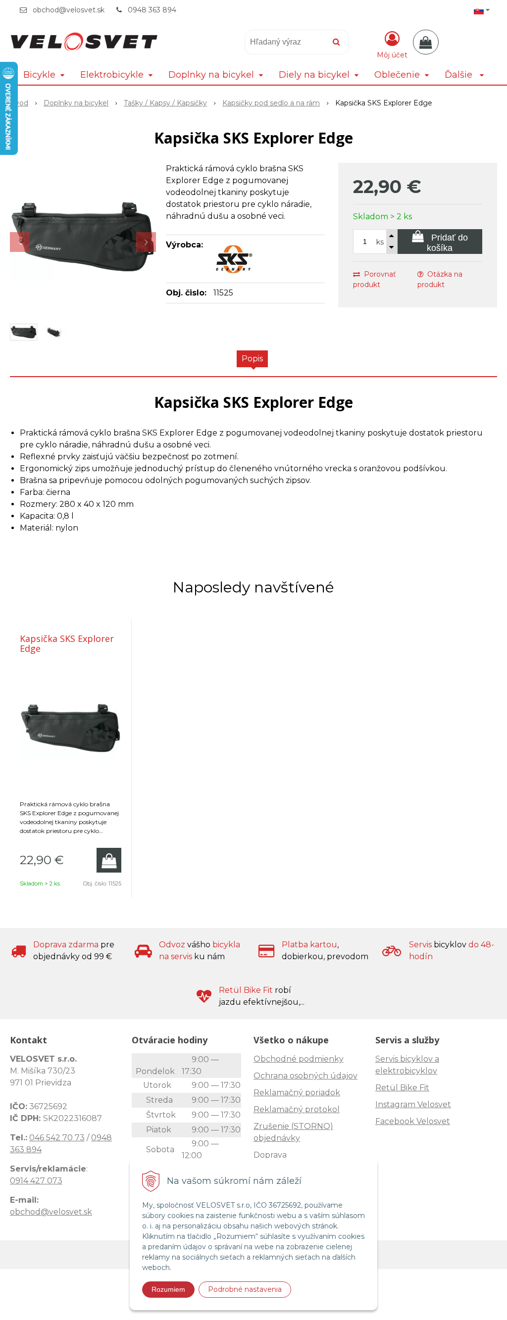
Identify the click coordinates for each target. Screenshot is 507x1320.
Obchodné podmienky (299, 1059)
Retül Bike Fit (402, 1087)
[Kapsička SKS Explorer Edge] (83, 237)
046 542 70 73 (57, 1137)
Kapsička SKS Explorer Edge (67, 643)
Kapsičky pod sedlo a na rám (271, 102)
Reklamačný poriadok (297, 1092)
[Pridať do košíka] (109, 860)
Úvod (19, 102)
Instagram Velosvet (413, 1104)
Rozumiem (168, 1289)
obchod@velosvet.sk (68, 9)
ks (380, 242)
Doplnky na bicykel (76, 102)
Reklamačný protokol (297, 1109)
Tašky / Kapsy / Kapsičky (165, 102)
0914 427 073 (36, 1180)
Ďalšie (460, 74)
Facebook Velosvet (412, 1121)
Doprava (270, 1155)
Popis (252, 358)
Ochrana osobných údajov (305, 1075)
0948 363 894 (152, 9)
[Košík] (426, 42)
